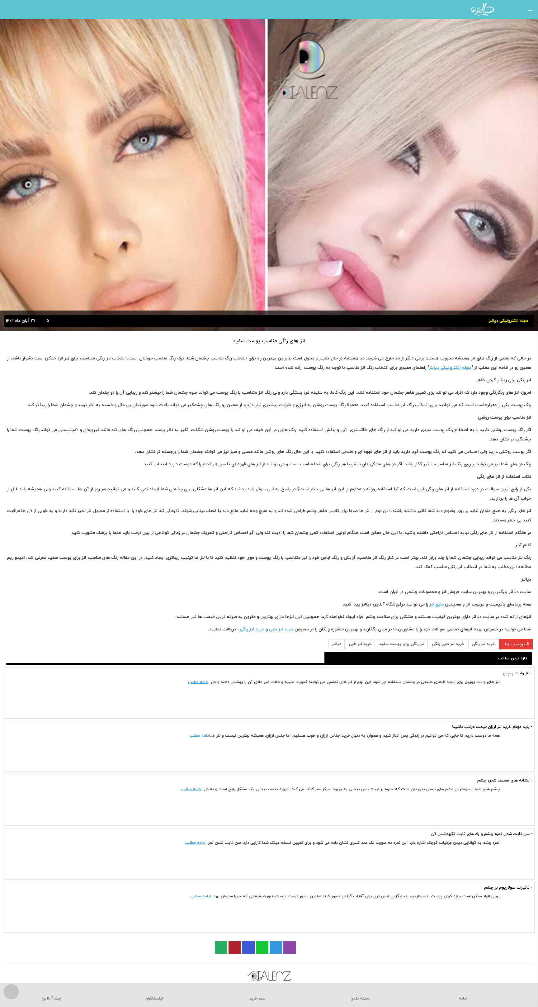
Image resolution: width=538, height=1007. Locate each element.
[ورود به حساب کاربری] (7, 9)
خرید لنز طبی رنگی (448, 644)
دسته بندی (360, 998)
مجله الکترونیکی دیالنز (450, 368)
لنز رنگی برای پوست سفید (401, 644)
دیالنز (336, 644)
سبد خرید (257, 998)
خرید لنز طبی (360, 644)
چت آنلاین (51, 998)
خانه (463, 998)
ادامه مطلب (198, 682)
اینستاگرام (154, 998)
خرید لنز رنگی (483, 644)
